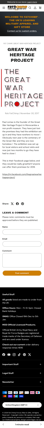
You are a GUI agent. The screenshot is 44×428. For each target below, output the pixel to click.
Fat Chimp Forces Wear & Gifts (19, 413)
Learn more (32, 2)
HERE (20, 347)
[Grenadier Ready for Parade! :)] (40, 424)
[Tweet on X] (12, 203)
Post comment (22, 273)
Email (4, 239)
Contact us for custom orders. (22, 31)
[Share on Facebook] (17, 203)
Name (5, 227)
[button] (40, 7)
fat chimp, (8, 43)
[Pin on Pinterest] (22, 203)
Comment (7, 251)
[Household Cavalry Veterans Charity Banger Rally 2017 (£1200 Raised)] (3, 424)
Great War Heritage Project (27, 43)
